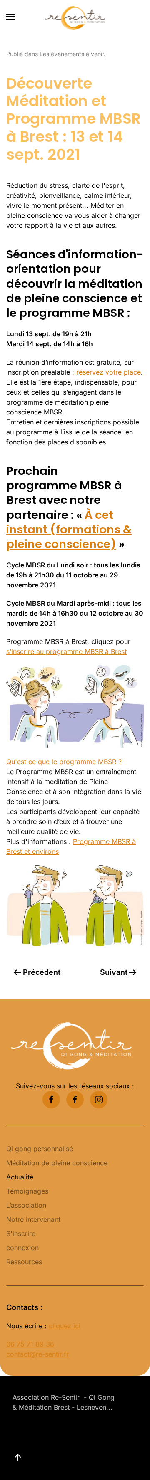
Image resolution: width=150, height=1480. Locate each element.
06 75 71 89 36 (30, 1344)
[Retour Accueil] (75, 16)
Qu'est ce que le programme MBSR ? (64, 761)
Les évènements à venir (72, 53)
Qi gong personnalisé (39, 1149)
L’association (26, 1205)
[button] (10, 16)
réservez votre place (108, 372)
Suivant (114, 972)
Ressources (24, 1262)
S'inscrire (20, 1233)
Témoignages (27, 1191)
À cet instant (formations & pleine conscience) (69, 530)
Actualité (19, 1177)
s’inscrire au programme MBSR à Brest (66, 651)
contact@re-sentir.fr (37, 1354)
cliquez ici (64, 1326)
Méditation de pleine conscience (57, 1163)
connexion (22, 1247)
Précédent (41, 972)
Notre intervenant (33, 1219)
